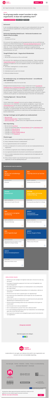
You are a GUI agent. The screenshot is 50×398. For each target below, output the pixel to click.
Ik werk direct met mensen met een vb (24, 8)
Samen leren (19, 19)
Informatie (26, 19)
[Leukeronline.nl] (7, 2)
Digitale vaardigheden (9, 19)
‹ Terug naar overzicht (25, 325)
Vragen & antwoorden (10, 8)
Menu (46, 2)
